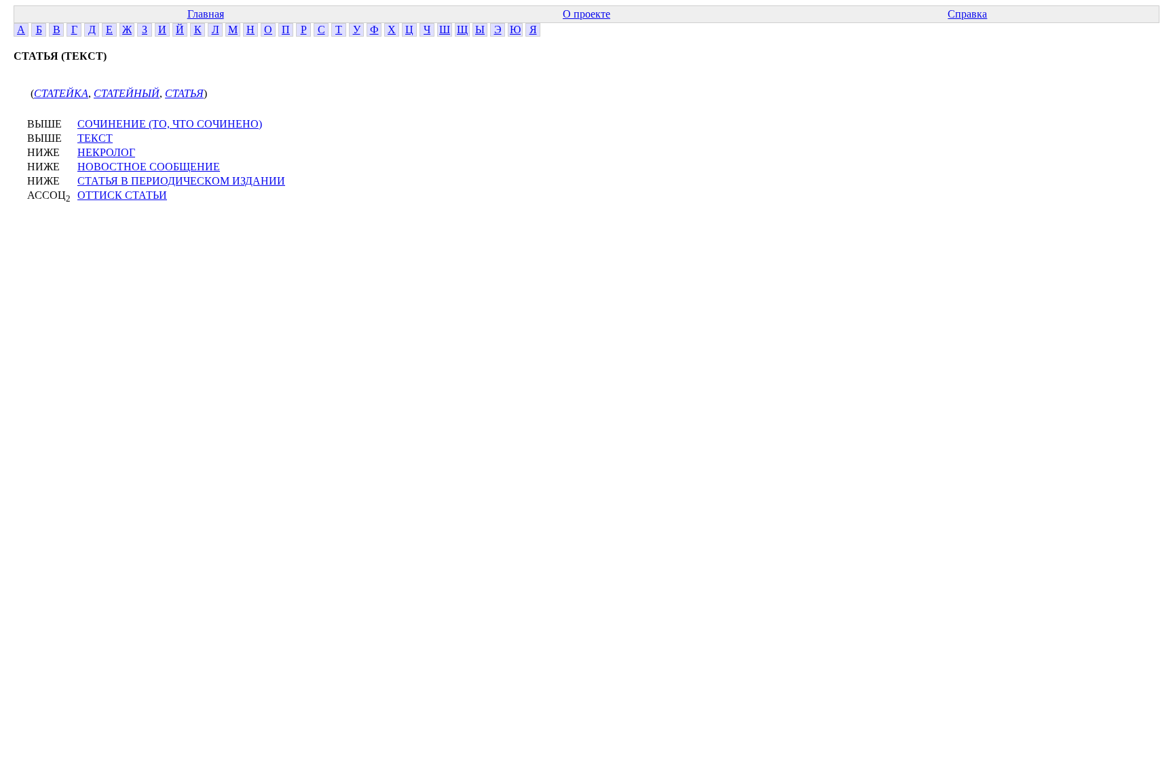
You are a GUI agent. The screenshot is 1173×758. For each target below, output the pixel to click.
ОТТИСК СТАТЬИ (122, 195)
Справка (967, 14)
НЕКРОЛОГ (106, 152)
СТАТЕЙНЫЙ (127, 93)
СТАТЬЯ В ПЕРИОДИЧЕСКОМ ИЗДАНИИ (181, 181)
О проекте (586, 14)
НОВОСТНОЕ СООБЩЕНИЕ (148, 166)
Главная (205, 14)
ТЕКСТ (95, 138)
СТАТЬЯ (184, 93)
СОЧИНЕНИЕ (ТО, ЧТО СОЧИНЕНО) (169, 124)
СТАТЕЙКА (61, 93)
